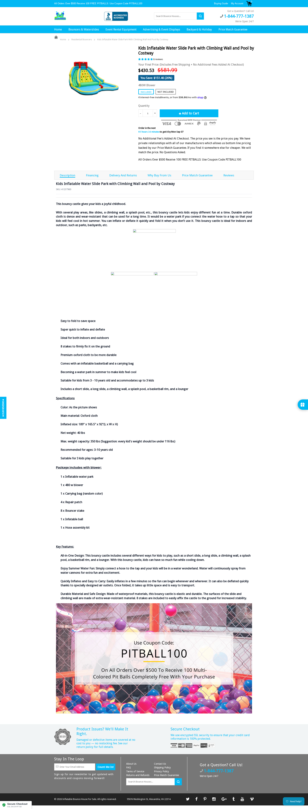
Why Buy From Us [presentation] (159, 175)
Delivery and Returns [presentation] (123, 175)
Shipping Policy (162, 767)
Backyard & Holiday (199, 29)
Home (58, 29)
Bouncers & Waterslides (83, 29)
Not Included (166, 92)
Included (146, 92)
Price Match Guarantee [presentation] (197, 175)
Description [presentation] (67, 175)
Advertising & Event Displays (161, 29)
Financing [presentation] (92, 175)
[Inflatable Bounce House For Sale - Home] (60, 16)
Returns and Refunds (137, 775)
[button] (16, 805)
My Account (237, 3)
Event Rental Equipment (121, 29)
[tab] (67, 175)
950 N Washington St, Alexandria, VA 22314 (149, 799)
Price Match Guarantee (233, 29)
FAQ (128, 767)
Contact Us (160, 763)
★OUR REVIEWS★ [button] (3, 408)
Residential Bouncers (81, 39)
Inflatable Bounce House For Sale (79, 799)
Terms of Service (135, 771)
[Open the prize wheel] (303, 404)
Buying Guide (221, 3)
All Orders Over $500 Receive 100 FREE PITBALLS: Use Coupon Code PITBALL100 (98, 3)
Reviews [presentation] (228, 175)
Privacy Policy (161, 771)
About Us (131, 763)
